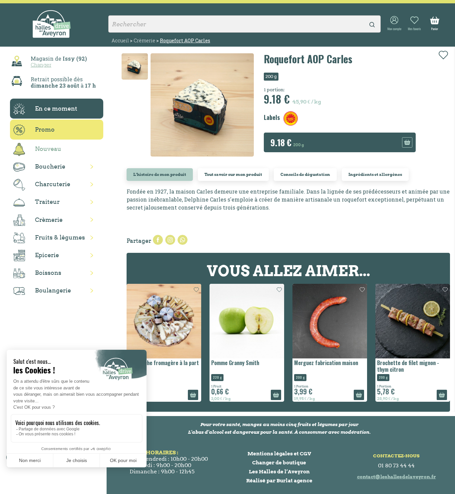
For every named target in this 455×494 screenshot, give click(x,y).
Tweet (170, 240)
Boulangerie (53, 290)
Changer (41, 64)
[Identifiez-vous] (394, 23)
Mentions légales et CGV (279, 453)
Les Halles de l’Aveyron (279, 471)
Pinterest (183, 240)
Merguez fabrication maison (326, 363)
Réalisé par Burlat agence (279, 480)
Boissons (48, 272)
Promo (45, 129)
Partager (158, 240)
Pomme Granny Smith (235, 363)
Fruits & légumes (60, 237)
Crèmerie (49, 219)
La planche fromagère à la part (163, 363)
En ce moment (56, 108)
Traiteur (47, 201)
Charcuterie (52, 184)
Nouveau (48, 148)
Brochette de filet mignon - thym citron (408, 366)
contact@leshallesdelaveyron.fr (396, 477)
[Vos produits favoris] (414, 23)
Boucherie (50, 166)
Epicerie (47, 254)
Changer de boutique (279, 462)
